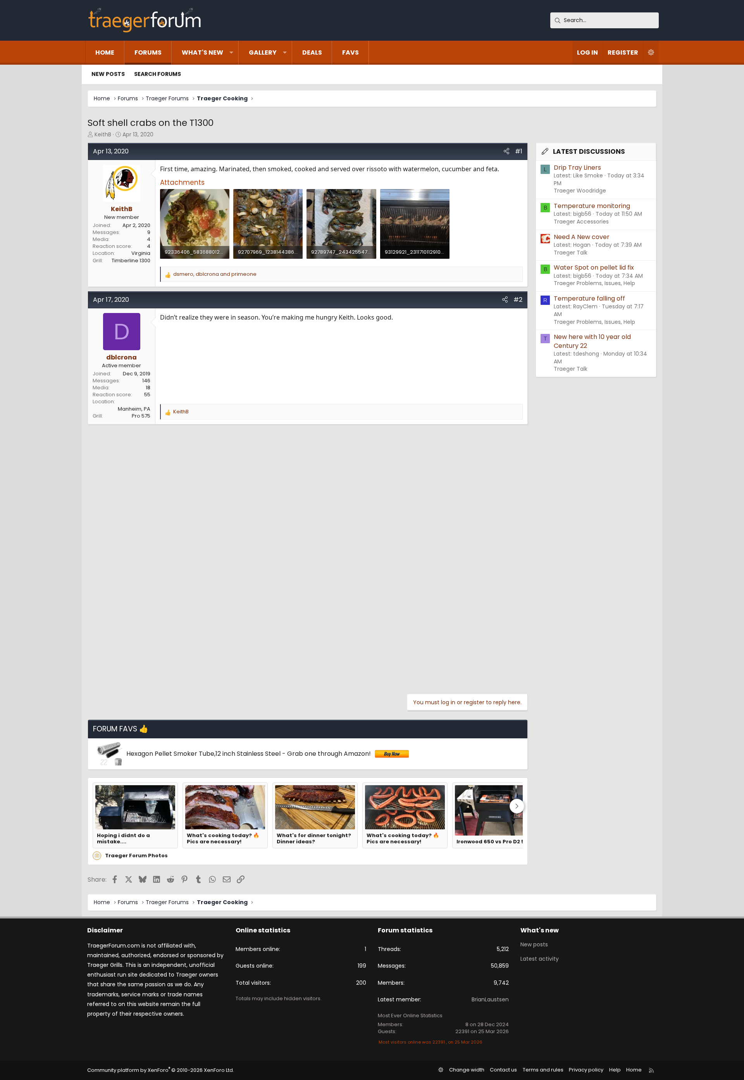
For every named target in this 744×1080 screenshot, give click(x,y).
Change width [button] (466, 1069)
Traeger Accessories (581, 221)
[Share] (506, 151)
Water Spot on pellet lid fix (594, 267)
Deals (312, 52)
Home (104, 52)
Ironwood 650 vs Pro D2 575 (493, 842)
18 (148, 387)
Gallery (263, 52)
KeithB (103, 134)
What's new (202, 52)
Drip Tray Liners (577, 167)
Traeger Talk (570, 252)
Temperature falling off (589, 298)
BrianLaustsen (490, 999)
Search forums (157, 74)
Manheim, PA (134, 409)
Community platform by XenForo (160, 1070)
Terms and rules (543, 1069)
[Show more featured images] (517, 806)
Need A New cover (582, 236)
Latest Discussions (589, 151)
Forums (148, 52)
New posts (108, 74)
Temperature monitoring (592, 205)
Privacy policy (586, 1069)
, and (215, 274)
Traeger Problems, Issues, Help (594, 283)
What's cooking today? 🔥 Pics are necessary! (223, 838)
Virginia (140, 253)
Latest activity (539, 959)
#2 (517, 299)
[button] (231, 53)
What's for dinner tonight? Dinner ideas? (314, 838)
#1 (518, 151)
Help (615, 1069)
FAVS (350, 52)
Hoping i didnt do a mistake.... (123, 838)
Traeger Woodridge (580, 190)
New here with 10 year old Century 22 (592, 341)
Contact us (503, 1069)
